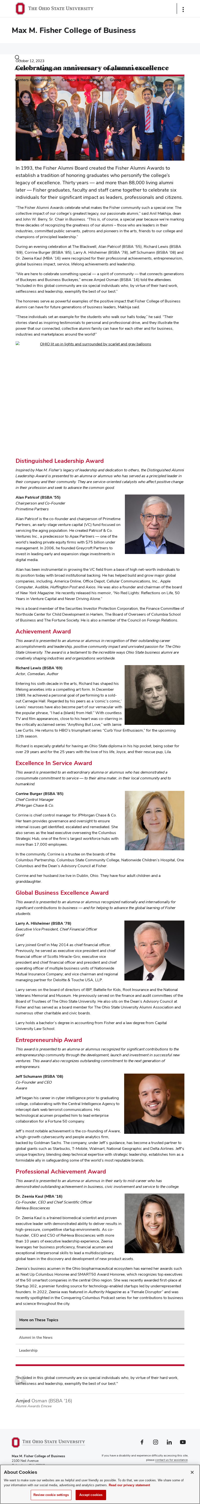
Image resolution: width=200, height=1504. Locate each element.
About (20, 68)
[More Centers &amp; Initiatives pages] (53, 81)
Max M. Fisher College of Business (74, 30)
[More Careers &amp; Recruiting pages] (101, 81)
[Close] (192, 1472)
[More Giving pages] (123, 81)
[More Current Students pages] (98, 70)
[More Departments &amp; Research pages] (154, 70)
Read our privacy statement (129, 1485)
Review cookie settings (51, 1495)
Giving (115, 79)
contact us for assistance (171, 1460)
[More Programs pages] (56, 70)
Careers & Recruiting (80, 79)
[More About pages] (28, 70)
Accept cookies (91, 1495)
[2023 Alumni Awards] (100, 397)
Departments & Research (129, 68)
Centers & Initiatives (33, 79)
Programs (45, 68)
